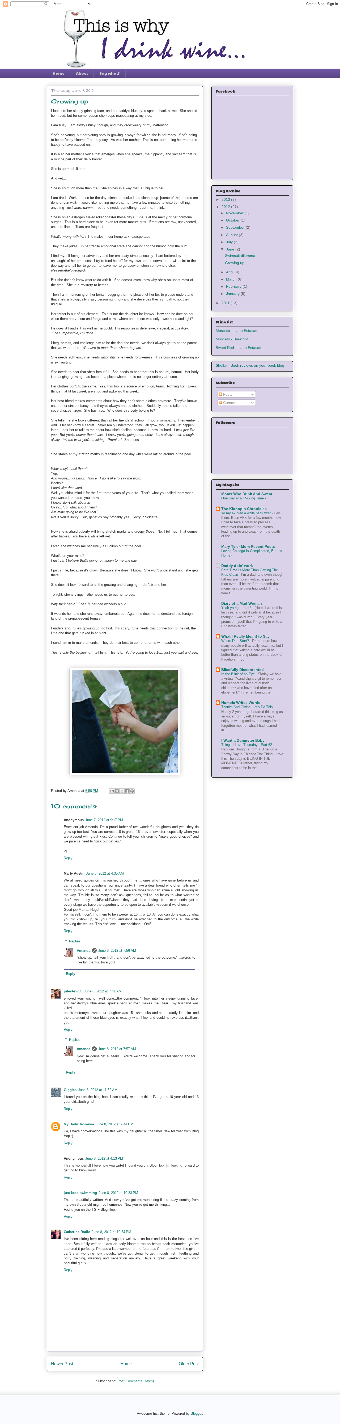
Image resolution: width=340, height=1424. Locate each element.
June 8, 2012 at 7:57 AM (117, 1049)
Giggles (70, 1090)
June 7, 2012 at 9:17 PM (104, 820)
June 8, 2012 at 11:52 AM (97, 1090)
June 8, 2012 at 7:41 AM (103, 991)
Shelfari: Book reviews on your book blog (250, 365)
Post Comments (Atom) (135, 1381)
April (230, 272)
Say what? (109, 73)
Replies (74, 941)
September (236, 227)
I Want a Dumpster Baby (243, 740)
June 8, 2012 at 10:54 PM (111, 1232)
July (230, 242)
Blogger (196, 1413)
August (232, 235)
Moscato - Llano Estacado (238, 330)
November (235, 213)
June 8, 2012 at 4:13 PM (104, 1158)
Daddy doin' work (237, 565)
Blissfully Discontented (242, 669)
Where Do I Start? (235, 641)
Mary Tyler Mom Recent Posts (248, 546)
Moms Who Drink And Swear (246, 494)
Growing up (234, 263)
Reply (68, 858)
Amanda (83, 951)
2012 (226, 206)
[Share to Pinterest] (132, 791)
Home (59, 73)
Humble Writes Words (240, 702)
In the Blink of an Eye (238, 674)
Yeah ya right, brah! (236, 608)
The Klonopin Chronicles (244, 509)
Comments (231, 402)
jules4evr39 (73, 991)
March (232, 279)
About (82, 73)
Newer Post (62, 1364)
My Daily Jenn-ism (79, 1124)
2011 (226, 303)
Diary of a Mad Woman (241, 603)
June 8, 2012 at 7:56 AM (117, 951)
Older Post (189, 1364)
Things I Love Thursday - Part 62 (247, 745)
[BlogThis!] (117, 791)
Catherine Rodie (77, 1232)
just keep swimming (80, 1193)
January (233, 293)
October (233, 220)
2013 (226, 199)
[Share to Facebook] (127, 791)
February (234, 286)
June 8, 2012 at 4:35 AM (105, 873)
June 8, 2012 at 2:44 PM (114, 1124)
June (230, 249)
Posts (227, 394)
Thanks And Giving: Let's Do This (247, 707)
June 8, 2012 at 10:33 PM (118, 1193)
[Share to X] (122, 791)
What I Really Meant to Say (245, 636)
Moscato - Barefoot (232, 339)
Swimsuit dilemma (240, 255)
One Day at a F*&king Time (243, 498)
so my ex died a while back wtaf (246, 513)
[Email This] (111, 791)
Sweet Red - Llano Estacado (240, 347)
